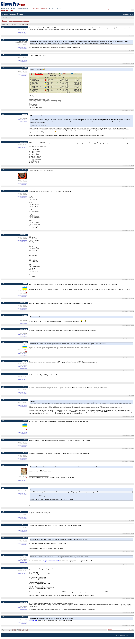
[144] (26, 24)
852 (3, 302)
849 (3, 190)
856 (3, 361)
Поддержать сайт (7, 10)
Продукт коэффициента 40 (50, 561)
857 (3, 374)
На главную (5, 8)
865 (3, 512)
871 (3, 616)
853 (3, 315)
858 (3, 387)
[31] (23, 24)
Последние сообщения (39, 8)
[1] (9, 24)
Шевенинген (33, 620)
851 (3, 283)
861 (3, 439)
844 (3, 54)
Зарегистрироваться (23, 8)
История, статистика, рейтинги (19, 21)
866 (3, 524)
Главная (4, 21)
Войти (13, 8)
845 (3, 67)
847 (3, 142)
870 (3, 602)
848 (3, 169)
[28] (15, 24)
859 (3, 399)
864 (3, 488)
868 (3, 555)
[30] (20, 24)
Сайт (26, 292)
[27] (13, 24)
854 (3, 329)
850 (3, 234)
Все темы (52, 8)
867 (3, 537)
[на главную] (13, 5)
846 (3, 114)
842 (3, 27)
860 (3, 420)
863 (3, 465)
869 (3, 568)
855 (3, 342)
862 (3, 452)
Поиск (59, 8)
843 (3, 40)
